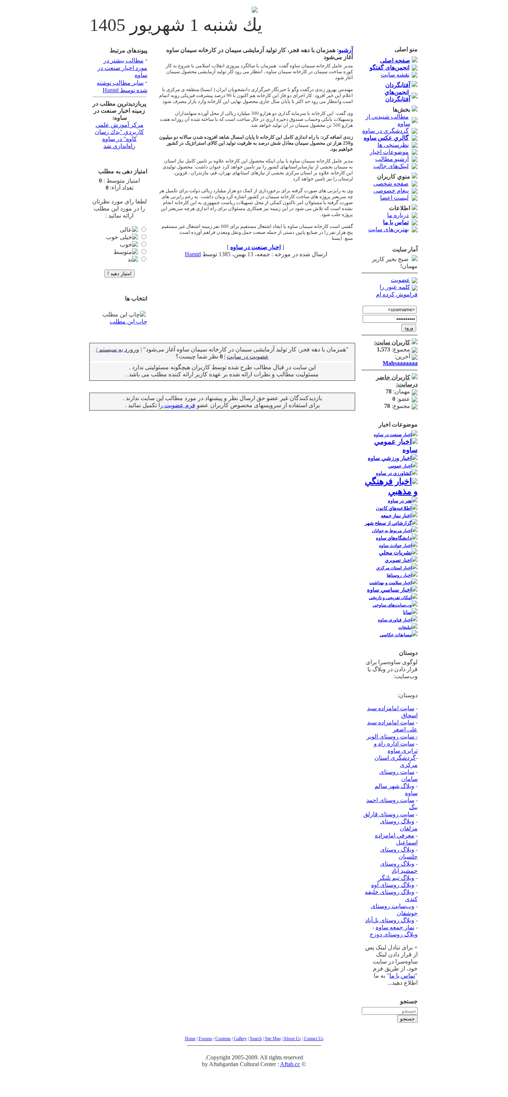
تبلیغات (405, 627)
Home (190, 1038)
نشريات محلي (395, 553)
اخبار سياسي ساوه (389, 590)
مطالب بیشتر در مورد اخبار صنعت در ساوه (122, 67)
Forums (205, 1038)
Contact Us (314, 1038)
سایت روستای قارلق (388, 814)
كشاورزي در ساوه (394, 473)
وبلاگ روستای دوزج (394, 934)
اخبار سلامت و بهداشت (390, 582)
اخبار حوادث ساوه (395, 545)
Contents (223, 1038)
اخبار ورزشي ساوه (390, 458)
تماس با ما (402, 975)
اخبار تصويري (398, 560)
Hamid (193, 254)
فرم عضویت (179, 405)
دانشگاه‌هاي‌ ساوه (394, 538)
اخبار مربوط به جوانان (392, 530)
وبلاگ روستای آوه (392, 885)
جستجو (407, 1019)
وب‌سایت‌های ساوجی (392, 605)
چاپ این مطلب (128, 321)
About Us (292, 1038)
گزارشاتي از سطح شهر (388, 523)
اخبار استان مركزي (394, 567)
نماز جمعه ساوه (395, 927)
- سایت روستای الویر (392, 736)
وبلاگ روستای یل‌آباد (389, 920)
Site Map (273, 1038)
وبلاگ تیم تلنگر (396, 878)
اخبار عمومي (400, 466)
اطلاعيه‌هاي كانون (394, 508)
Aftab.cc (290, 1064)
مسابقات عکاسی (396, 634)
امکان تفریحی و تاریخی (390, 597)
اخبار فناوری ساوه (395, 620)
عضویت (400, 280)
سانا (407, 612)
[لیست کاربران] (415, 342)
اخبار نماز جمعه (396, 515)
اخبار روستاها (399, 575)
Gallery (240, 1038)
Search (256, 1038)
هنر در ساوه (400, 501)
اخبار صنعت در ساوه (393, 434)
